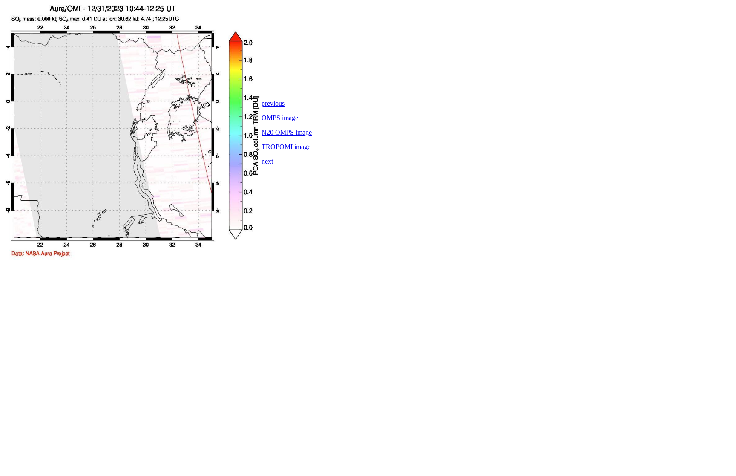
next (267, 161)
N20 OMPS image (287, 132)
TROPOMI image (286, 146)
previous (273, 103)
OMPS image (280, 117)
